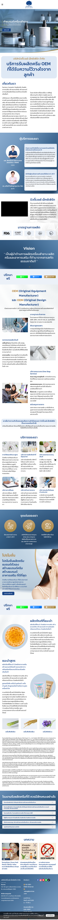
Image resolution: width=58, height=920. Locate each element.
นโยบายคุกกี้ (6, 917)
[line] (46, 880)
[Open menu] (2, 4)
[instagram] (40, 880)
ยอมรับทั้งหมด (50, 915)
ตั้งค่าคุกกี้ (41, 915)
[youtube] (43, 880)
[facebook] (38, 880)
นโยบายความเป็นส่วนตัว (33, 915)
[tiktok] (49, 880)
